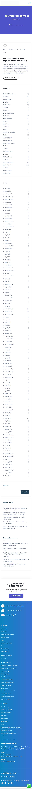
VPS (6, 167)
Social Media (8, 157)
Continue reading (10, 77)
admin (4, 564)
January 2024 (8, 218)
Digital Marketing (9, 113)
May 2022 (7, 257)
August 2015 (8, 380)
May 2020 (7, 281)
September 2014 (9, 410)
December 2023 (9, 221)
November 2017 (9, 311)
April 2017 (7, 328)
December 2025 (9, 196)
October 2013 (8, 440)
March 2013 (8, 451)
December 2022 (9, 246)
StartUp (7, 159)
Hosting (7, 126)
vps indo (5, 559)
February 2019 (8, 295)
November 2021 (9, 267)
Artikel (23, 49)
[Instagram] (12, 783)
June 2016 (7, 352)
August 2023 (8, 229)
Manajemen (8, 137)
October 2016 (8, 341)
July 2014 (7, 415)
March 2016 (8, 360)
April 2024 (7, 210)
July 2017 (7, 319)
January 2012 (8, 462)
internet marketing (10, 132)
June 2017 (7, 322)
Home (12, 25)
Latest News (8, 135)
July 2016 (7, 350)
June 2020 (7, 278)
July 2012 (7, 459)
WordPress (8, 173)
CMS (6, 107)
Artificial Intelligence (10, 94)
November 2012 (9, 453)
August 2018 (8, 303)
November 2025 (9, 199)
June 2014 (7, 418)
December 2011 (9, 464)
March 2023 (8, 240)
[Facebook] (5, 783)
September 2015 (9, 377)
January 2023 (8, 243)
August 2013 (8, 442)
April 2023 (7, 237)
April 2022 (7, 259)
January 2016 (8, 366)
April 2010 (7, 475)
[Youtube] (8, 783)
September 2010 (9, 470)
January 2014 (8, 432)
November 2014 (9, 404)
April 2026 (7, 188)
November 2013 (9, 437)
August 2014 (8, 412)
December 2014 (9, 401)
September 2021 (9, 270)
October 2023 (8, 224)
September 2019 (9, 284)
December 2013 (9, 434)
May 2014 (7, 421)
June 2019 (7, 289)
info (6, 129)
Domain (7, 116)
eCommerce (8, 118)
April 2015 (7, 391)
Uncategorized (9, 165)
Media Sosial (8, 140)
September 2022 (9, 248)
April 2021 (7, 273)
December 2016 (9, 336)
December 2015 (9, 369)
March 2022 (8, 262)
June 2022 (7, 254)
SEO (6, 148)
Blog (6, 102)
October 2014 (8, 407)
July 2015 (7, 382)
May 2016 (7, 355)
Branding (7, 105)
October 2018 (8, 300)
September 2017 (9, 314)
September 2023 (9, 226)
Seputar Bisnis (9, 151)
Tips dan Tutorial (9, 162)
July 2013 (7, 445)
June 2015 (7, 385)
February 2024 (8, 216)
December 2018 (9, 298)
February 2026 (8, 194)
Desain (7, 110)
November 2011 (9, 467)
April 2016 (7, 358)
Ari (4, 49)
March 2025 (8, 202)
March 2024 (8, 213)
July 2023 (7, 232)
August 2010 (8, 473)
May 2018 (7, 306)
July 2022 (7, 251)
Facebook (8, 124)
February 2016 (8, 363)
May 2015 (7, 388)
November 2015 (9, 371)
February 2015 (8, 396)
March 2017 (8, 330)
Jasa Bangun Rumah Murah (10, 553)
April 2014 (7, 423)
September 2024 (9, 207)
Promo (7, 146)
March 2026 (8, 191)
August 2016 (8, 347)
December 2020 (9, 276)
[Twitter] (2, 783)
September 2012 (9, 456)
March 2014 (8, 426)
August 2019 (8, 287)
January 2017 (8, 333)
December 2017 (9, 308)
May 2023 (7, 235)
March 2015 (8, 393)
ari (4, 543)
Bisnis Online (8, 99)
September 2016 (9, 344)
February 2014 (8, 429)
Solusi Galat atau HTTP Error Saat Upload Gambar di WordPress (15, 554)
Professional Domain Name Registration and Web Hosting (15, 59)
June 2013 (7, 448)
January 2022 (8, 265)
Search (6, 485)
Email (6, 121)
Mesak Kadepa (7, 548)
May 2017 (7, 325)
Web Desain (8, 170)
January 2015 (8, 399)
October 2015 (8, 374)
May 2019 (7, 292)
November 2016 (9, 339)
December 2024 (9, 205)
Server (7, 154)
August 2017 (8, 317)
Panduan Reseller (10, 143)
